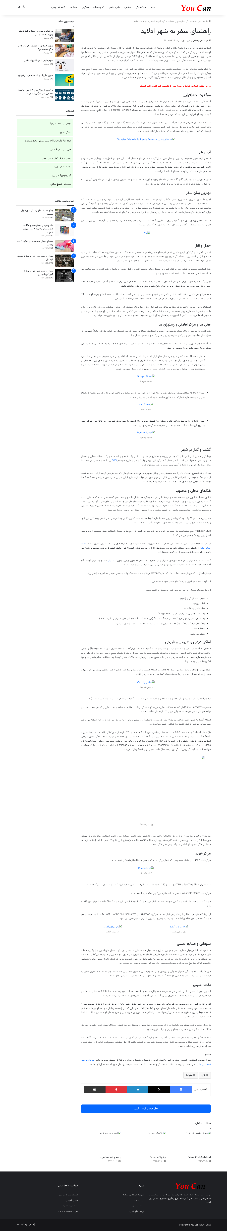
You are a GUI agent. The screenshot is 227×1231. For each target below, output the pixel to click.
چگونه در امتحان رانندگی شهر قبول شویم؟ (37, 212)
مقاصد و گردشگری (165, 21)
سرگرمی (85, 7)
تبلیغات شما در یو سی (68, 1195)
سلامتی (127, 7)
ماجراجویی (179, 21)
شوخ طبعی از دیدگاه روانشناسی (38, 61)
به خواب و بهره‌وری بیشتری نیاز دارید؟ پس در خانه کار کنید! (36, 32)
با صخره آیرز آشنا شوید (110, 1157)
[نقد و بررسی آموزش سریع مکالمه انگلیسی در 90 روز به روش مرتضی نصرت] (64, 230)
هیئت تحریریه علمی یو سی (197, 40)
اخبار (153, 7)
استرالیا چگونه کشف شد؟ (199, 1157)
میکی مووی (65, 132)
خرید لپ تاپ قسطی (60, 149)
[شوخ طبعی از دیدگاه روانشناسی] (64, 65)
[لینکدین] (137, 1089)
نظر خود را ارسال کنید (146, 1108)
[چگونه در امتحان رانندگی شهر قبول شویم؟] (64, 215)
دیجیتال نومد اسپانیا (60, 123)
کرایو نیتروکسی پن (61, 175)
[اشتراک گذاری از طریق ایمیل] (95, 1089)
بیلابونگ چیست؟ (158, 1157)
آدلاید (204, 1075)
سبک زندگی (141, 7)
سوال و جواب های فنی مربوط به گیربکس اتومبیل (38, 272)
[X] (159, 1089)
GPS (114, 460)
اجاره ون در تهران (62, 167)
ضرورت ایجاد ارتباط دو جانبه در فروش (35, 75)
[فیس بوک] (181, 1089)
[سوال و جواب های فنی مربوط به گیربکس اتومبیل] (64, 275)
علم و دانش (114, 7)
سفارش (61, 184)
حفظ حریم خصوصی (69, 1206)
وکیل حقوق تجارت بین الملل (56, 158)
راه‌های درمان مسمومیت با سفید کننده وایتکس (35, 243)
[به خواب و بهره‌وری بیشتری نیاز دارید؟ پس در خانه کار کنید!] (64, 35)
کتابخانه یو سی (58, 7)
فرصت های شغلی (136, 1211)
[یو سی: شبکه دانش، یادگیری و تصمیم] (186, 7)
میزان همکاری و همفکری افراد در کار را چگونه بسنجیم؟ (35, 47)
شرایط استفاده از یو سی (68, 1211)
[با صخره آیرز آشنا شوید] (101, 1143)
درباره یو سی (139, 1200)
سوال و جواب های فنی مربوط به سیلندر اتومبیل (35, 257)
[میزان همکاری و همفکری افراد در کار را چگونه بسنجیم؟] (64, 50)
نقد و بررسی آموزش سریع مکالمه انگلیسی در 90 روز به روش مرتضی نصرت (37, 229)
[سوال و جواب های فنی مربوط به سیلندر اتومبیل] (64, 261)
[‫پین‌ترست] (116, 1089)
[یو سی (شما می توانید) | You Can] (180, 1185)
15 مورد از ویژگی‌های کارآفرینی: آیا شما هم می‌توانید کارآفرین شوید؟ (35, 92)
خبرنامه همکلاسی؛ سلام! (133, 1195)
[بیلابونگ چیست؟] (146, 1143)
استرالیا (190, 1075)
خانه (206, 21)
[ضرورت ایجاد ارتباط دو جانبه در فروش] (64, 80)
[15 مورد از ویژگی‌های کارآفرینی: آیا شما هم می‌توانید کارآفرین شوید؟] (64, 95)
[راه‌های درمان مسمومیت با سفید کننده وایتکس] (64, 246)
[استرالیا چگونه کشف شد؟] (191, 1143)
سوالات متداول (138, 1206)
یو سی (208, 1195)
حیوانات (73, 7)
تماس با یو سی (71, 1200)
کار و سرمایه (98, 7)
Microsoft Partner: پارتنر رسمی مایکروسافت (47, 141)
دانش (200, 21)
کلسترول (112, 561)
